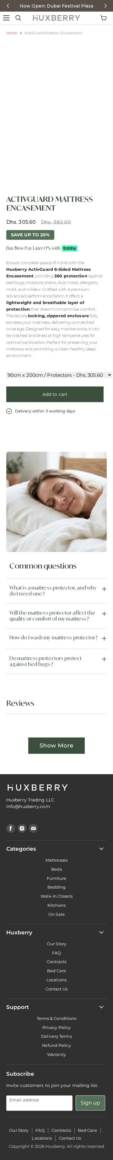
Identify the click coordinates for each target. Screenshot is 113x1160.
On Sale (56, 914)
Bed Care (56, 970)
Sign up (90, 1103)
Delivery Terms (56, 1036)
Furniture (57, 878)
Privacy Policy (56, 1027)
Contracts (56, 961)
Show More (56, 745)
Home (11, 33)
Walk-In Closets (56, 896)
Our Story (56, 943)
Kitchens (56, 905)
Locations (56, 979)
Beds (56, 869)
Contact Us (57, 988)
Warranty (56, 1054)
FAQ (56, 952)
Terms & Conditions (57, 1018)
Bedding (56, 887)
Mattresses (56, 860)
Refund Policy (56, 1045)
